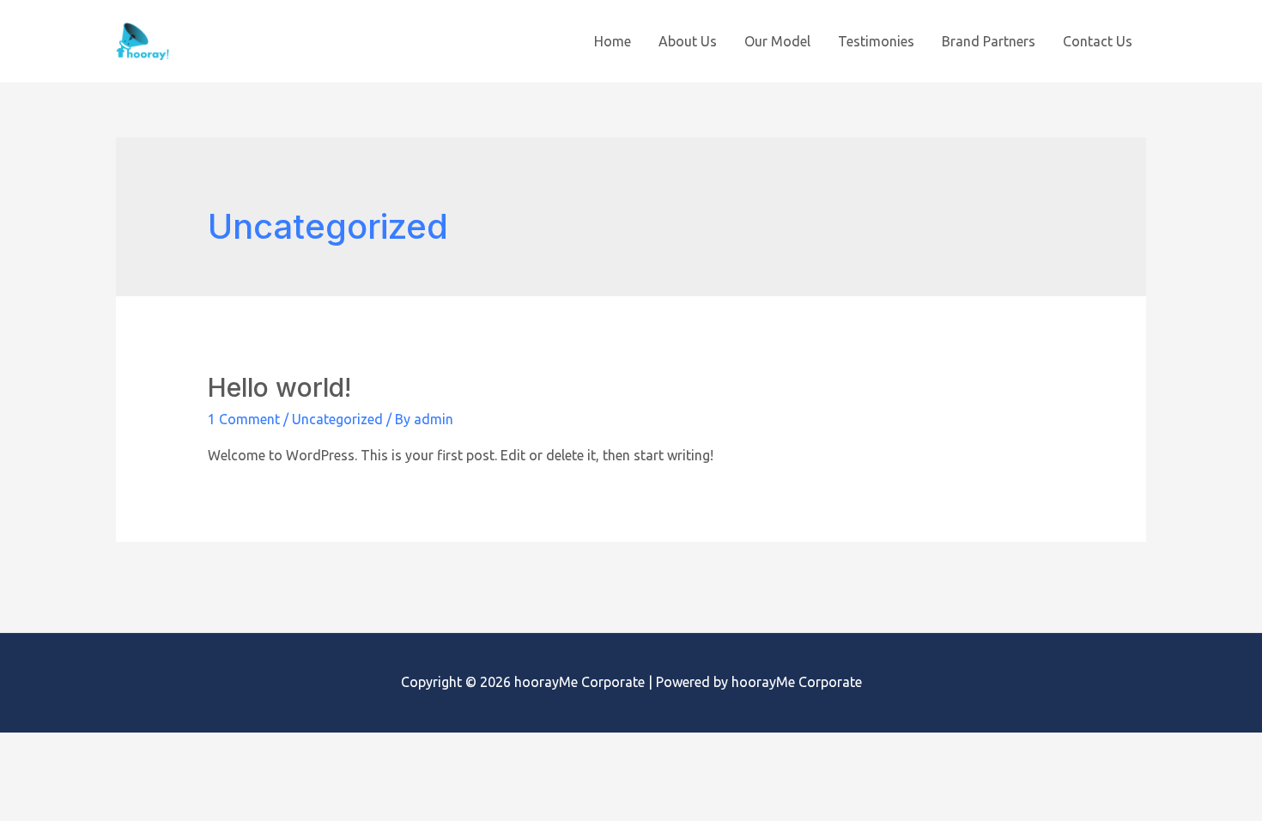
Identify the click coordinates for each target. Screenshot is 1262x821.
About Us (687, 41)
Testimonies (876, 41)
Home (612, 41)
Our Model (777, 41)
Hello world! (279, 387)
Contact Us (1097, 41)
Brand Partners (988, 41)
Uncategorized (337, 419)
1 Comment (244, 419)
